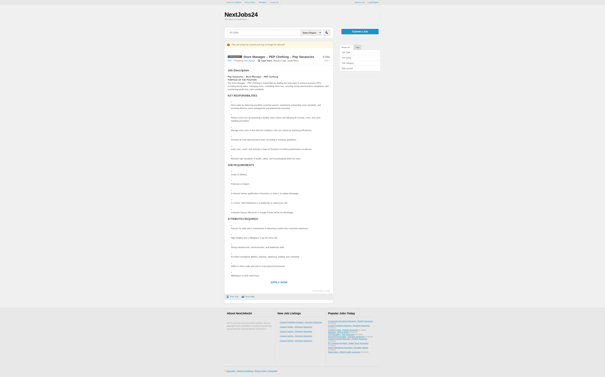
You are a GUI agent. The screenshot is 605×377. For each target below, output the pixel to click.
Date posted (347, 68)
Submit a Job (359, 2)
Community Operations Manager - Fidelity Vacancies (350, 321)
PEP (230, 61)
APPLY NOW (279, 282)
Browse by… (346, 47)
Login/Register (373, 2)
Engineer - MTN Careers (338, 332)
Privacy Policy (250, 2)
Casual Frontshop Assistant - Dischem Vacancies (349, 326)
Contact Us (274, 2)
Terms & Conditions (233, 2)
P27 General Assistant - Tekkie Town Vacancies (348, 343)
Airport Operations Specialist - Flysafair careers (348, 348)
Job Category (348, 63)
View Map (249, 296)
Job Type (346, 52)
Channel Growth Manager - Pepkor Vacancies (347, 339)
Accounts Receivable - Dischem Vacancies (346, 337)
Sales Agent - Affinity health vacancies (344, 352)
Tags (357, 47)
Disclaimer (263, 2)
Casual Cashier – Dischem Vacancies (296, 327)
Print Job (234, 296)
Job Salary (346, 58)
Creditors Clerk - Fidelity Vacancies (343, 330)
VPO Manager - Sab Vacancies (341, 334)
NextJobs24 (241, 14)
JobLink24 (230, 371)
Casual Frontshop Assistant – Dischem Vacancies (301, 322)
